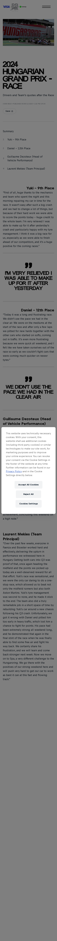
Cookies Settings (28, 503)
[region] (28, 470)
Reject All (28, 494)
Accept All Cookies (28, 484)
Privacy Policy (14, 471)
